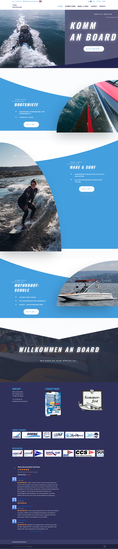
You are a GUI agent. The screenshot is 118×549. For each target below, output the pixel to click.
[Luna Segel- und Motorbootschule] (58, 435)
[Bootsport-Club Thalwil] (38, 453)
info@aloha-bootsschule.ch (20, 401)
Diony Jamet (21, 499)
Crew (94, 1)
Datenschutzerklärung (19, 542)
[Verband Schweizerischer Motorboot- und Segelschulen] (28, 453)
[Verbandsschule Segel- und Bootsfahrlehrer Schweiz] (17, 453)
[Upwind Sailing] (16, 435)
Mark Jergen (21, 478)
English (104, 1)
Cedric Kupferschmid (24, 506)
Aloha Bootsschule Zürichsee (29, 467)
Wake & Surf (83, 6)
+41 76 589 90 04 (17, 399)
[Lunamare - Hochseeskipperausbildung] (74, 435)
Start (60, 6)
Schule (94, 6)
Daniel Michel (22, 520)
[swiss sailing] (100, 453)
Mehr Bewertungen (35, 531)
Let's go (30, 124)
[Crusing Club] (85, 453)
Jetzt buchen (93, 49)
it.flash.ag (29, 546)
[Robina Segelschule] (31, 435)
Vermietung (70, 6)
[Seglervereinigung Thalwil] (68, 453)
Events (103, 6)
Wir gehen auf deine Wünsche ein (58, 361)
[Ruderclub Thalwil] (53, 453)
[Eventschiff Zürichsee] (47, 435)
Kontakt (99, 1)
